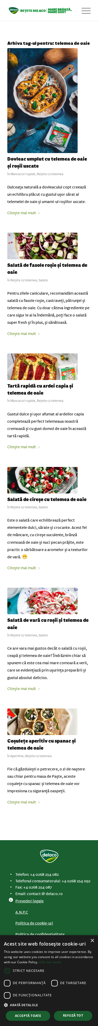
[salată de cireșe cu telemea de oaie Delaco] (42, 480)
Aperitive (17, 756)
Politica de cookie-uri (34, 923)
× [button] (92, 941)
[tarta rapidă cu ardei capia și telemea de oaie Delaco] (42, 366)
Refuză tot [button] (73, 1015)
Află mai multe (50, 962)
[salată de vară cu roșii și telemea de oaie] (42, 601)
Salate (43, 280)
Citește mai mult (21, 213)
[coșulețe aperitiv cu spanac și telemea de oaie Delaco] (42, 721)
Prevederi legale (29, 901)
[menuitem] (83, 10)
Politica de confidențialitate (40, 934)
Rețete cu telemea (50, 174)
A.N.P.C (21, 912)
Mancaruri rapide (22, 174)
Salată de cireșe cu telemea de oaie (47, 499)
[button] (49, 1005)
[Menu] (83, 10)
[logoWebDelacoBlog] (40, 10)
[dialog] (49, 980)
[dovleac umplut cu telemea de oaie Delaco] (42, 100)
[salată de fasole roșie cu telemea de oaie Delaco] (42, 246)
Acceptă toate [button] (28, 1016)
